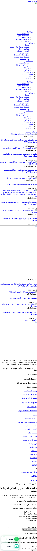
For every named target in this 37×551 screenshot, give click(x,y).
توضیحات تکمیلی (31, 527)
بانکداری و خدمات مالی (29, 418)
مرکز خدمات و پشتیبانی (29, 472)
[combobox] (27, 548)
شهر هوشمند (24, 59)
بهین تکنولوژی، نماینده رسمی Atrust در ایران (22, 184)
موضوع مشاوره (31, 518)
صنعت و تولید (24, 53)
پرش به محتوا (32, 1)
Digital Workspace (23, 36)
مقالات (34, 476)
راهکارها (30, 32)
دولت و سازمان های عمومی (19, 47)
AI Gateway (25, 41)
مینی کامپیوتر (24, 63)
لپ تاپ (26, 70)
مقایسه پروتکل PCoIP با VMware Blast (23, 298)
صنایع (31, 43)
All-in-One (33, 458)
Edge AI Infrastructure (27, 411)
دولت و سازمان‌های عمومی (27, 422)
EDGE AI (25, 37)
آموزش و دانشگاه (23, 51)
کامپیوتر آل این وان (22, 65)
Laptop (34, 465)
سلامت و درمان (23, 49)
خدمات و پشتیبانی (27, 74)
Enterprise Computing (21, 39)
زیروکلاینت (25, 68)
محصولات (29, 61)
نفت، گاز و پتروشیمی (21, 57)
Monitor (34, 461)
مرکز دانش (29, 72)
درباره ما (30, 76)
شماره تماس (32, 514)
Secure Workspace (23, 34)
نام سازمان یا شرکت (29, 516)
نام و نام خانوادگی (31, 512)
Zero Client (33, 454)
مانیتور (26, 66)
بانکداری (26, 45)
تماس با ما (29, 78)
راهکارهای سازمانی (30, 391)
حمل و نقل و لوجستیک (21, 55)
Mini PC (34, 451)
